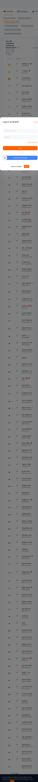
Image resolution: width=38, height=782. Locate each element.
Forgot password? (32, 142)
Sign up (35, 122)
